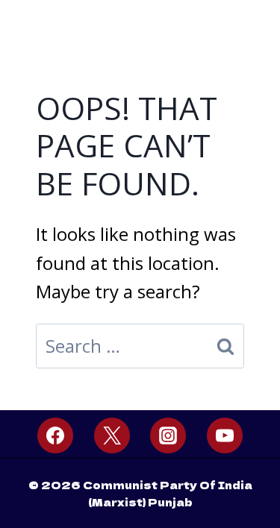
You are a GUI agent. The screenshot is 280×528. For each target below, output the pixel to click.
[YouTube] (225, 435)
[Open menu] (251, 20)
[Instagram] (168, 435)
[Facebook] (55, 435)
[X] (112, 435)
